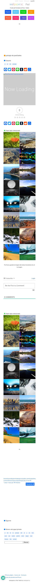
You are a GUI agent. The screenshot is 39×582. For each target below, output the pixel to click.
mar (33, 533)
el (10, 533)
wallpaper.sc (27, 580)
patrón (18, 536)
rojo (31, 536)
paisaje (14, 64)
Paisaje (23, 12)
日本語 (16, 1)
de (10, 64)
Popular (8, 12)
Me (10, 539)
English (21, 1)
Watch (24, 18)
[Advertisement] (20, 37)
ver (9, 536)
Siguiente (29, 484)
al (7, 64)
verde (13, 536)
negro (27, 536)
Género (16, 12)
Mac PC (31, 18)
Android (16, 18)
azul (6, 536)
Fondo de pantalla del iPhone (13, 577)
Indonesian (27, 1)
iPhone (8, 18)
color (22, 536)
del (21, 533)
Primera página (9, 575)
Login (33, 278)
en (29, 533)
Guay (31, 12)
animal (14, 539)
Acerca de (17, 575)
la (13, 533)
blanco (6, 539)
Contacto (23, 575)
